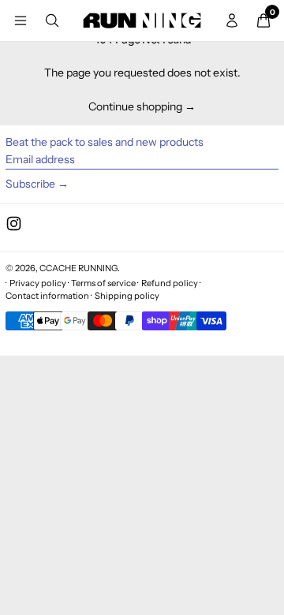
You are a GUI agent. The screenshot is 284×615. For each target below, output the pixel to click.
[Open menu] (20, 20)
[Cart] (263, 20)
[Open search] (52, 20)
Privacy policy (37, 283)
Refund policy (169, 283)
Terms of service (103, 283)
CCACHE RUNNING (78, 268)
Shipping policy (127, 295)
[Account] (232, 20)
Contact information (47, 295)
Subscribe (30, 184)
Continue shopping (135, 107)
